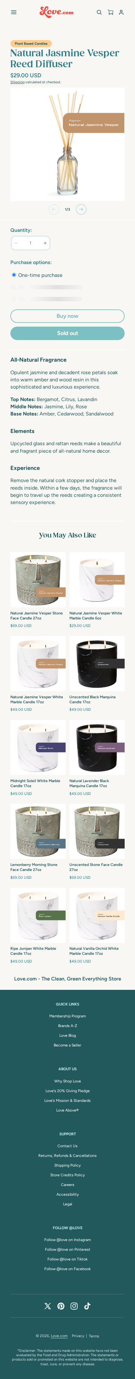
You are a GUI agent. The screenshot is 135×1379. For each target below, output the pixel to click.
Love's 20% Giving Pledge (68, 1091)
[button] (13, 12)
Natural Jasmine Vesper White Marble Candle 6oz (95, 615)
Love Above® (67, 1110)
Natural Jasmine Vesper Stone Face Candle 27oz (36, 615)
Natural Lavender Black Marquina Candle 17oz (89, 783)
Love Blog (67, 1035)
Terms (94, 1336)
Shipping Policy (67, 1165)
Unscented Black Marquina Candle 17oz (92, 699)
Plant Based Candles (31, 44)
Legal (67, 1204)
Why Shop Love (67, 1081)
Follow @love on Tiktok (67, 1259)
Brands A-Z (67, 1026)
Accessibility (68, 1194)
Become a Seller (67, 1045)
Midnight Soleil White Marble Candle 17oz (35, 783)
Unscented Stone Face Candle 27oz (96, 867)
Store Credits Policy (67, 1175)
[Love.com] (56, 12)
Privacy (78, 1336)
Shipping (17, 82)
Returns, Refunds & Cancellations (67, 1155)
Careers (67, 1185)
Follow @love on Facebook (67, 1269)
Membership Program (67, 1016)
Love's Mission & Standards (67, 1100)
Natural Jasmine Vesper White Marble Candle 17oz (36, 699)
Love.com (59, 1336)
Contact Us (67, 1146)
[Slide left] (54, 209)
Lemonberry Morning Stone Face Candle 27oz (33, 867)
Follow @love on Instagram (67, 1240)
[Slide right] (81, 209)
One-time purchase (39, 275)
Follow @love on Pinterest (67, 1249)
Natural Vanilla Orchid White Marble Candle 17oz (94, 951)
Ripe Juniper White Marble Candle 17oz (33, 951)
